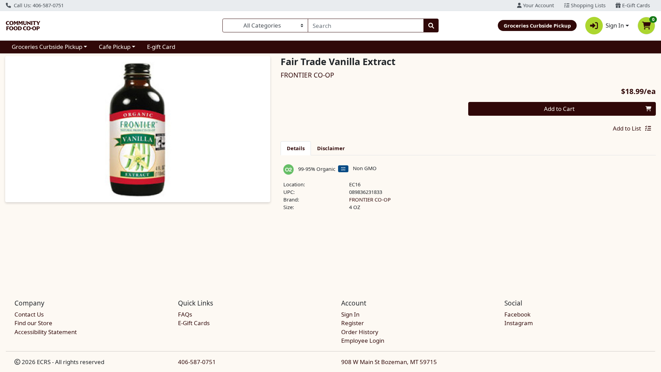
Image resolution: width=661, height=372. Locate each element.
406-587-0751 (197, 362)
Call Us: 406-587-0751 (38, 5)
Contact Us (29, 314)
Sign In (350, 314)
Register (352, 323)
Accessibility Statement (45, 332)
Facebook (517, 314)
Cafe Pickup (114, 47)
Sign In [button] (615, 25)
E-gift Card (161, 47)
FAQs (185, 314)
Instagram (518, 323)
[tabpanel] (468, 190)
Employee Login (362, 340)
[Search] (431, 25)
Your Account (538, 5)
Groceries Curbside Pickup (47, 47)
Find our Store (33, 323)
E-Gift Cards (635, 5)
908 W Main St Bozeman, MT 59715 (389, 362)
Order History (359, 332)
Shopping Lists (587, 5)
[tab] (296, 148)
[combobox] (366, 25)
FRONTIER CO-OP (370, 199)
